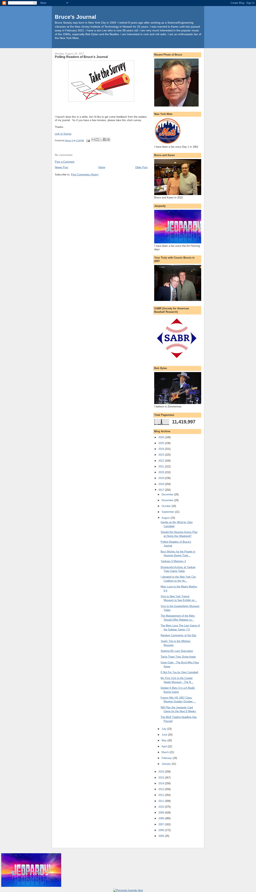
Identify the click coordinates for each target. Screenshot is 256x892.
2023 (161, 454)
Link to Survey (63, 133)
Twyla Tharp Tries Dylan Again (178, 656)
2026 (161, 437)
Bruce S (69, 140)
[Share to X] (101, 139)
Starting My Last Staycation (177, 650)
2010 (161, 806)
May (164, 740)
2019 (161, 478)
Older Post (141, 167)
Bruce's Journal (75, 17)
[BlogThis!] (97, 139)
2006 (161, 830)
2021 (161, 466)
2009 (161, 812)
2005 (161, 835)
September (168, 511)
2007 (161, 824)
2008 (161, 818)
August (166, 517)
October (167, 506)
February (167, 758)
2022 (161, 460)
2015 (161, 777)
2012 (161, 794)
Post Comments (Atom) (84, 174)
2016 (161, 771)
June (165, 734)
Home (101, 167)
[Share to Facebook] (105, 139)
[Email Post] (87, 140)
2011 (161, 800)
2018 (161, 484)
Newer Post (61, 167)
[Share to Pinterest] (108, 139)
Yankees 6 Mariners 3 (173, 561)
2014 (161, 783)
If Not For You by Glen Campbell (179, 672)
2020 (161, 472)
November (168, 500)
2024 (161, 448)
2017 (161, 489)
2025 (161, 443)
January (167, 763)
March (166, 752)
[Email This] (93, 139)
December (168, 494)
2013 (161, 789)
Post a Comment (64, 161)
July (164, 728)
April (165, 746)
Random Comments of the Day (178, 635)
